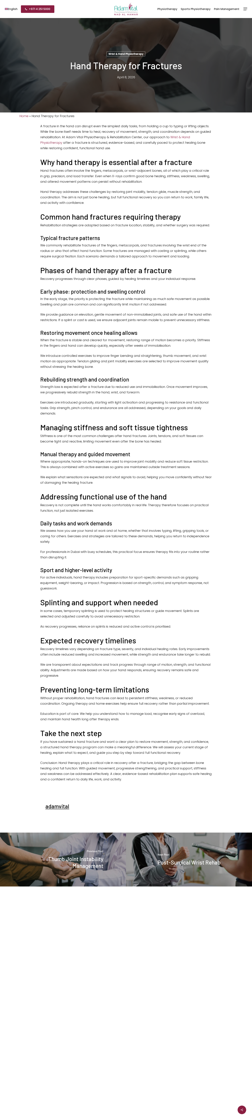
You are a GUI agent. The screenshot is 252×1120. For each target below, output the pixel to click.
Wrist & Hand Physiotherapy (126, 54)
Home (23, 116)
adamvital (57, 806)
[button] (245, 9)
